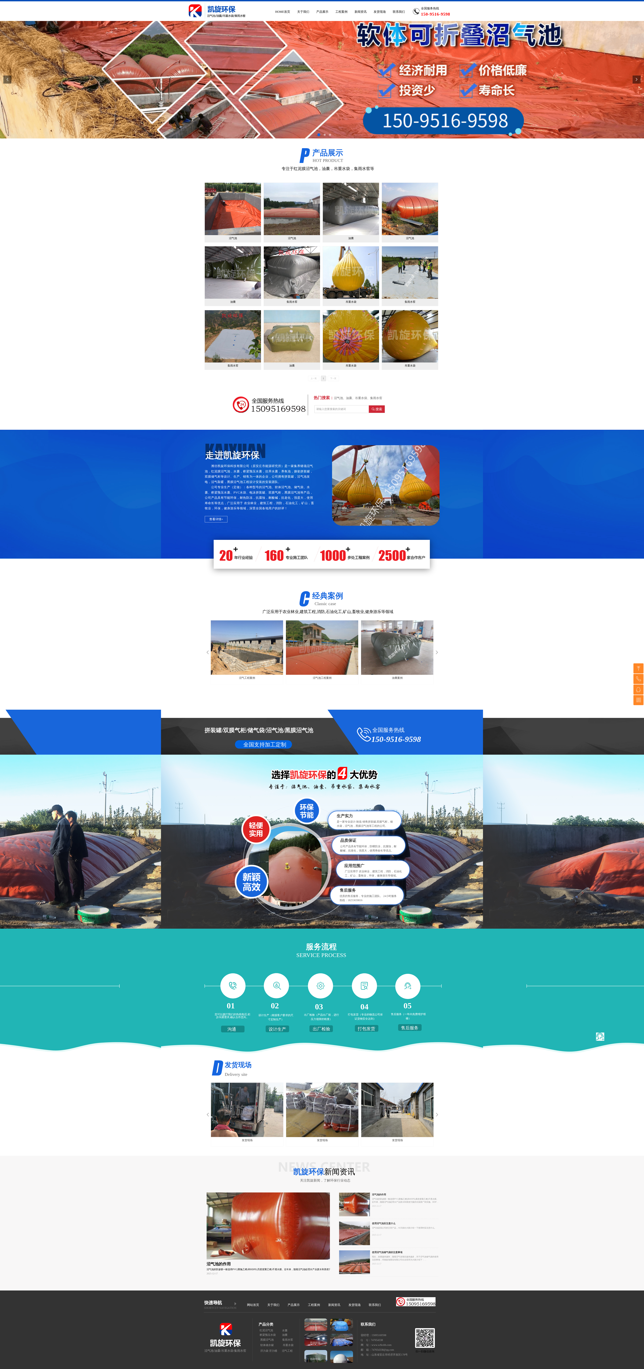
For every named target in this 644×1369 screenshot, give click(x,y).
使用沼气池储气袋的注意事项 (387, 1252)
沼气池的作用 (379, 1194)
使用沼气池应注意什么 (383, 1223)
